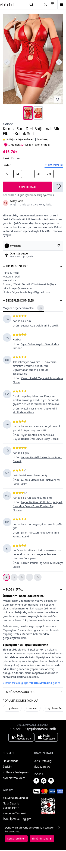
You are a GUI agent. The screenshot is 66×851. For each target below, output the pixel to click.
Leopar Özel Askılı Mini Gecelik (39, 325)
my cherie (12, 708)
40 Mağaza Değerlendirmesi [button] (20, 139)
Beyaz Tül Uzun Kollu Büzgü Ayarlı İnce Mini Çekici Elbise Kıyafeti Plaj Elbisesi (37, 506)
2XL (49, 174)
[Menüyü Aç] (62, 4)
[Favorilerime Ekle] (58, 187)
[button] (33, 266)
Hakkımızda (10, 761)
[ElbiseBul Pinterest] (43, 781)
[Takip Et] (58, 245)
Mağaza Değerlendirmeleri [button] (22, 308)
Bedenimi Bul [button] (55, 165)
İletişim (7, 767)
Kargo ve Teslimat (14, 813)
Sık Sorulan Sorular (15, 798)
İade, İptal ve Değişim (17, 819)
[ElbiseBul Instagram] (51, 781)
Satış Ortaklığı (42, 761)
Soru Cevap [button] (42, 139)
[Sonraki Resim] (59, 62)
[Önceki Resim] (7, 62)
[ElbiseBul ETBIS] (48, 806)
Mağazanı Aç (41, 767)
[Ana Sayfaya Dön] (7, 4)
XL (38, 174)
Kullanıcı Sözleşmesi (16, 772)
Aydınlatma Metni (14, 778)
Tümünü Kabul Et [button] (42, 838)
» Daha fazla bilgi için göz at (31, 682)
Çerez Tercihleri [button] (16, 838)
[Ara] (31, 4)
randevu (8, 124)
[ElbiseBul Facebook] (36, 781)
